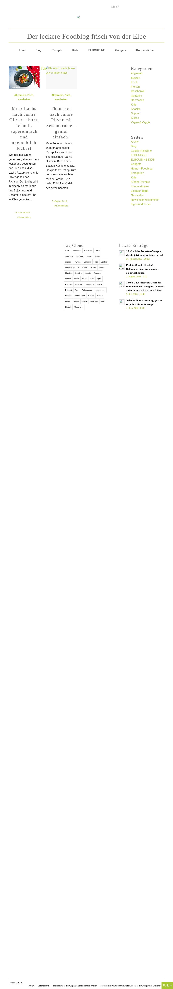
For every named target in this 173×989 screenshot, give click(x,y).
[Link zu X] (17, 5)
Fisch (30, 95)
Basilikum (88, 251)
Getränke (136, 95)
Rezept (91, 296)
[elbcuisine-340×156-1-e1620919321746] (86, 21)
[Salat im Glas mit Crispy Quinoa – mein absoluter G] (31, 908)
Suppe (76, 301)
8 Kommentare (24, 217)
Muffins (77, 262)
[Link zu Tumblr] (33, 5)
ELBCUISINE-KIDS (143, 159)
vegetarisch (100, 290)
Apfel (99, 279)
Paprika (78, 273)
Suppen (135, 113)
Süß (92, 279)
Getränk (80, 256)
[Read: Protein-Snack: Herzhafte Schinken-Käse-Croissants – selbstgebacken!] (122, 267)
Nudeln (88, 273)
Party (103, 301)
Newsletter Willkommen (145, 199)
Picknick (78, 284)
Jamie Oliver (80, 296)
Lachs (67, 301)
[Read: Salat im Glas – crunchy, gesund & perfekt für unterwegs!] (122, 302)
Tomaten (97, 273)
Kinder (84, 279)
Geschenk (78, 307)
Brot (76, 290)
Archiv (135, 141)
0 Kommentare (61, 206)
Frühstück (89, 284)
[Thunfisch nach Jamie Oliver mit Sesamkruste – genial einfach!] (61, 77)
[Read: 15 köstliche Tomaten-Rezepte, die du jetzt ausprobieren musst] (122, 253)
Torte (97, 251)
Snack (84, 301)
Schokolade (82, 267)
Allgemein (20, 95)
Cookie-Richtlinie (141, 150)
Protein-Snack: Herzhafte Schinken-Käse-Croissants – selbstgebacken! (142, 269)
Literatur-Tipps (139, 190)
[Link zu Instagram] (25, 5)
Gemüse (87, 262)
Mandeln (68, 273)
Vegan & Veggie (140, 122)
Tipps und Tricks (141, 204)
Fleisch (135, 86)
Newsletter (137, 195)
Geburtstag (70, 267)
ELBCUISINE (139, 155)
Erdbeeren (76, 251)
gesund (68, 262)
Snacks (135, 109)
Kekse (100, 296)
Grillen (93, 267)
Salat (67, 251)
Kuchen (68, 296)
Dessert (68, 290)
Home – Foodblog (142, 168)
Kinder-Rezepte (140, 181)
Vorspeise (69, 256)
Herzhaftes (24, 99)
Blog (134, 146)
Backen (135, 77)
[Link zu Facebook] (12, 5)
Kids (133, 104)
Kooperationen (140, 186)
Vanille (89, 256)
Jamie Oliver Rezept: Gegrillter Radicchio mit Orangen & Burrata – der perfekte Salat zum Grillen (145, 286)
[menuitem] (21, 50)
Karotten (68, 284)
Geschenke (138, 91)
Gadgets (136, 164)
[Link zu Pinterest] (29, 5)
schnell (68, 279)
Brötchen (94, 301)
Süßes (135, 117)
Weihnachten (87, 290)
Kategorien (137, 173)
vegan (97, 256)
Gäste (99, 284)
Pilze (96, 262)
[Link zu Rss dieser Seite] (21, 5)
